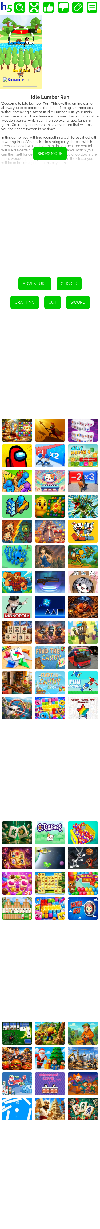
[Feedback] (92, 7)
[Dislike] (63, 7)
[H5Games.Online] (6, 7)
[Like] (48, 7)
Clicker (69, 283)
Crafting (25, 302)
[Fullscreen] (34, 7)
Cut (53, 302)
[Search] (19, 7)
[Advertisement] (50, 219)
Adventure (35, 283)
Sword (78, 302)
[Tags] (77, 7)
